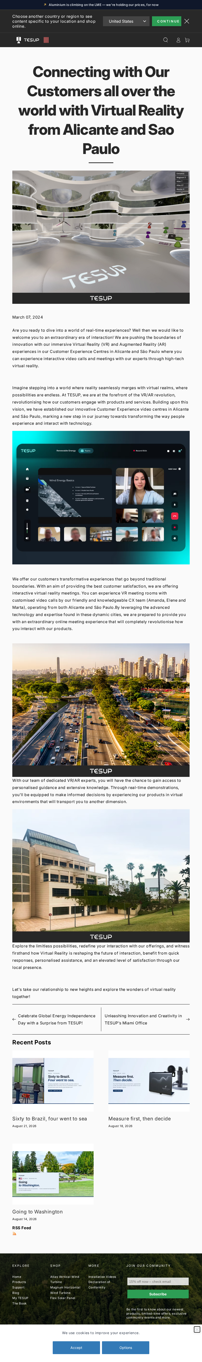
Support (18, 1287)
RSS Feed (21, 1227)
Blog (15, 1293)
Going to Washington (37, 1212)
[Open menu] (18, 40)
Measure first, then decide (139, 1119)
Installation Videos (102, 1277)
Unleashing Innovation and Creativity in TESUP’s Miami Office (143, 1019)
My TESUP (20, 1298)
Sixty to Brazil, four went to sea (49, 1119)
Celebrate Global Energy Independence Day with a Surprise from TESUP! (57, 1019)
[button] (101, 497)
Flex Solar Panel (62, 1298)
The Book (19, 1303)
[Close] (197, 1329)
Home (16, 1277)
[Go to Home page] (35, 40)
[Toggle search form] (165, 40)
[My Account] (178, 40)
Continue (168, 21)
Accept (76, 1347)
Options (125, 1347)
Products (19, 1282)
